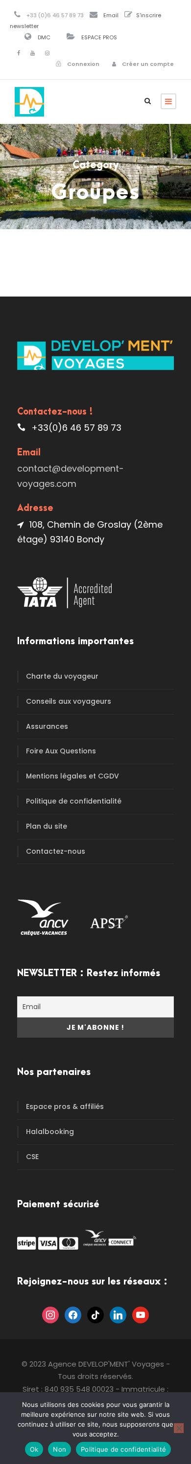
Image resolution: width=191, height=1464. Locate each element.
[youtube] (32, 53)
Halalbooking (50, 1131)
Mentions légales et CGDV (72, 776)
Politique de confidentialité (73, 801)
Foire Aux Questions (61, 751)
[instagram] (47, 53)
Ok (34, 1449)
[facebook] (18, 53)
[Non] (179, 1428)
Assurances (47, 726)
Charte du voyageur (62, 676)
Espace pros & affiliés (65, 1106)
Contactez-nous (55, 851)
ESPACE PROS (99, 37)
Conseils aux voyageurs (68, 701)
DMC (44, 37)
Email (111, 15)
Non (59, 1449)
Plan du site (46, 826)
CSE (32, 1157)
